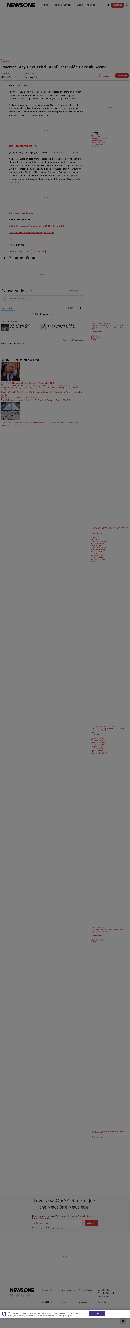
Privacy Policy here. (65, 1316)
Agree (96, 1314)
